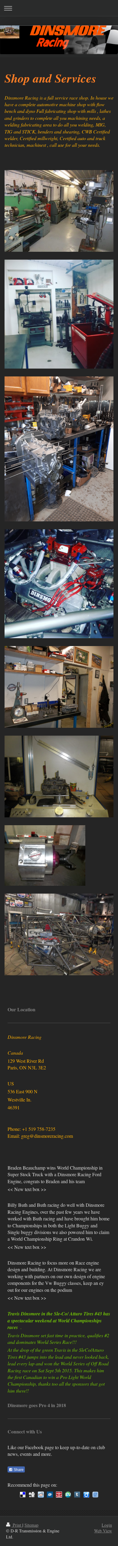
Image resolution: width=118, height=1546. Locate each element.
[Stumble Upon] (68, 1495)
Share (18, 1470)
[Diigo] (86, 1495)
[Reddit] (41, 1495)
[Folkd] (50, 1495)
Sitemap (31, 1525)
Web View (103, 1531)
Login (107, 1525)
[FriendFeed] (95, 1495)
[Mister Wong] (59, 1495)
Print (16, 1525)
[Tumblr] (77, 1495)
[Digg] (32, 1495)
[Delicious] (23, 1495)
